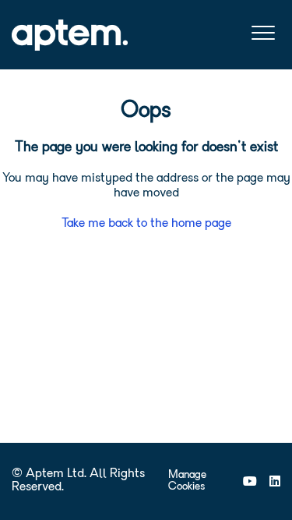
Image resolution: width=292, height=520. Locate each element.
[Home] (70, 35)
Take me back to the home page (146, 224)
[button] (262, 33)
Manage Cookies (187, 481)
